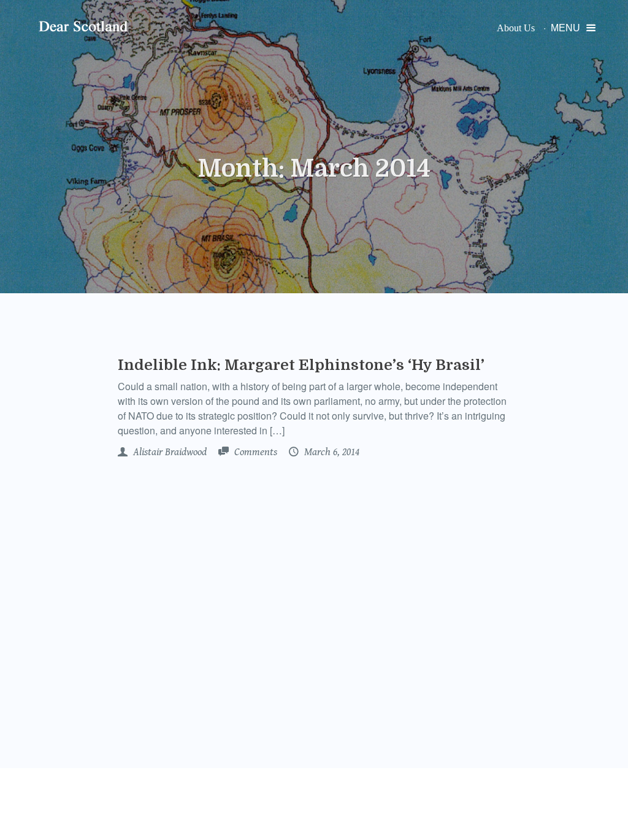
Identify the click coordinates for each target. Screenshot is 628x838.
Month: (314, 169)
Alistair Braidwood (169, 452)
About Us (516, 28)
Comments (254, 452)
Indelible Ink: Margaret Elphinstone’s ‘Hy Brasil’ (301, 365)
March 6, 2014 (330, 452)
